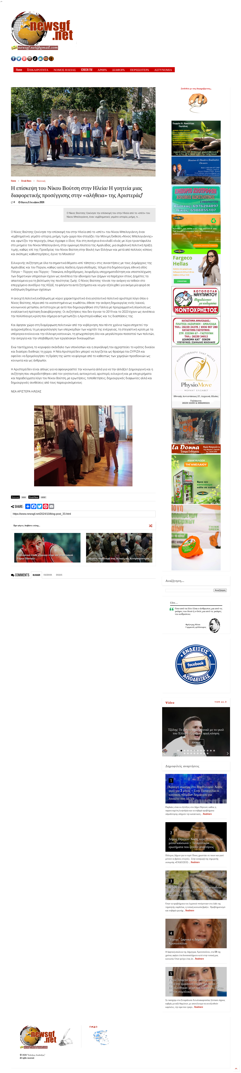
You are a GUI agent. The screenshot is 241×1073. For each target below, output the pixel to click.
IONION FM (86, 69)
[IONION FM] (51, 60)
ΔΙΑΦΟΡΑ (118, 69)
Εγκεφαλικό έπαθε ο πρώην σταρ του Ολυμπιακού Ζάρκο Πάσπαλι (45, 556)
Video (169, 702)
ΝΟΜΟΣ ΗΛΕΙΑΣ (65, 69)
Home (19, 69)
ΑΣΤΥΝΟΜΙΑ (163, 69)
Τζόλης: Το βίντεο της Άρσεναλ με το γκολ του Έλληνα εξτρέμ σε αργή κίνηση (196, 731)
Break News (26, 180)
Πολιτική (41, 180)
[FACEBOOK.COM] (13, 60)
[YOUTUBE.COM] (24, 60)
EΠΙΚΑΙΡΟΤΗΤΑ (37, 69)
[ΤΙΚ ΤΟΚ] (35, 60)
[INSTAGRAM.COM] (29, 60)
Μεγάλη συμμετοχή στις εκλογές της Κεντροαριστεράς (119, 558)
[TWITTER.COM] (18, 60)
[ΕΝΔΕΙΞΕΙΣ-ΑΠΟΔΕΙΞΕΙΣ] (45, 60)
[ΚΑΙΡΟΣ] (40, 60)
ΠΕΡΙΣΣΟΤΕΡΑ (139, 69)
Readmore (196, 742)
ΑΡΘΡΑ (102, 69)
